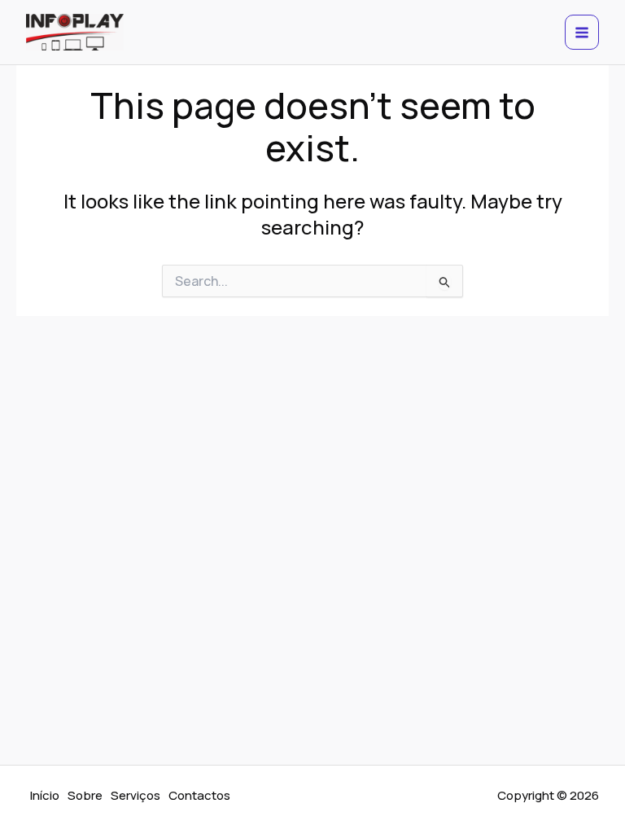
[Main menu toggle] (582, 32)
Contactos (199, 795)
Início (44, 795)
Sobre (85, 795)
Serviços (135, 795)
